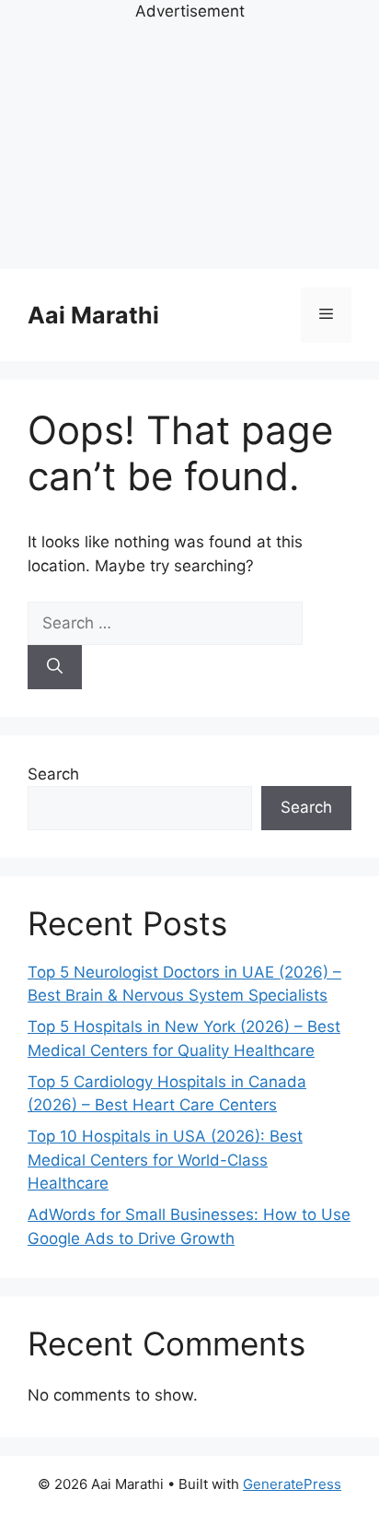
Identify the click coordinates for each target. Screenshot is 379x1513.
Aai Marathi (93, 315)
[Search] (55, 667)
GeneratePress (292, 1484)
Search (53, 774)
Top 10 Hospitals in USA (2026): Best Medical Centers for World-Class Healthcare (165, 1159)
